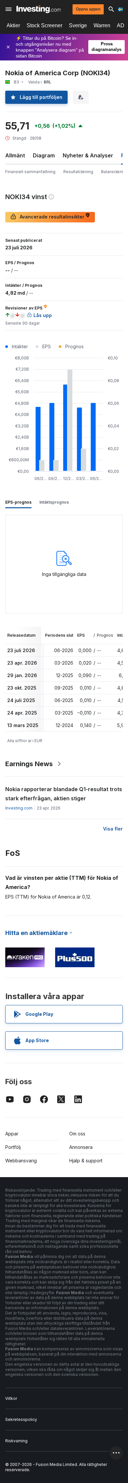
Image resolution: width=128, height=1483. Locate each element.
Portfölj (13, 1147)
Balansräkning (114, 171)
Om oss (77, 1133)
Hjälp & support (85, 1160)
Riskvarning (16, 1440)
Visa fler (113, 829)
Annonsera (81, 1147)
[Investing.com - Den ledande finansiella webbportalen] (38, 9)
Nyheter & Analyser (88, 155)
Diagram (44, 155)
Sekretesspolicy (21, 1419)
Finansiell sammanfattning (30, 171)
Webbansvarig (21, 1160)
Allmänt (15, 155)
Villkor (11, 1398)
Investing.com (18, 808)
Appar (11, 1133)
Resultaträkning (78, 171)
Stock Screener (44, 25)
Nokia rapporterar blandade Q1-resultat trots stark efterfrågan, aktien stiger (63, 794)
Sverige (78, 25)
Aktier (13, 25)
